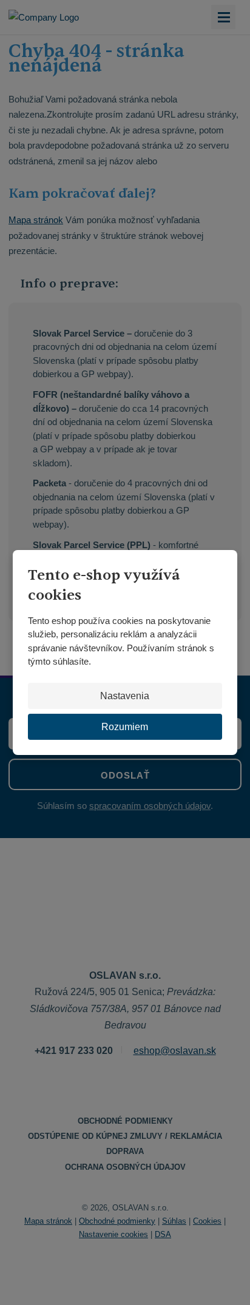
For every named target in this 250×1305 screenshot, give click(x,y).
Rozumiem (124, 727)
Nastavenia (124, 696)
